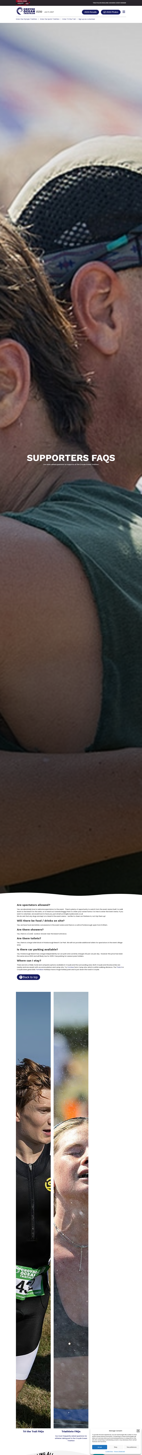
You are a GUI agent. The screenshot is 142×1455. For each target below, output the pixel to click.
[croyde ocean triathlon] (29, 11)
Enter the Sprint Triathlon (49, 19)
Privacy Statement (119, 1451)
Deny (115, 1447)
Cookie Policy (109, 1451)
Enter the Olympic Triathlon (26, 19)
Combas (70, 967)
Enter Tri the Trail (69, 19)
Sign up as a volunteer (87, 19)
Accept (100, 1447)
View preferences (132, 1447)
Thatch (119, 967)
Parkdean (39, 969)
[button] (138, 1431)
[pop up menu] (123, 11)
